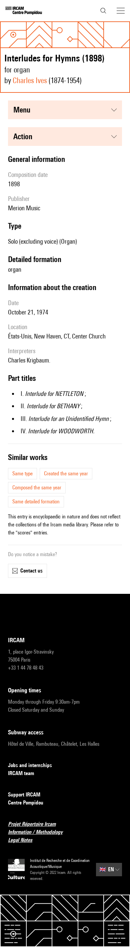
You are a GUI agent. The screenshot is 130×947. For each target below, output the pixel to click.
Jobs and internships (30, 765)
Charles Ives (30, 80)
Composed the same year (36, 487)
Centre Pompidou (25, 802)
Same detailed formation (36, 501)
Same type (22, 473)
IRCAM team (21, 773)
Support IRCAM (24, 794)
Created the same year (66, 473)
